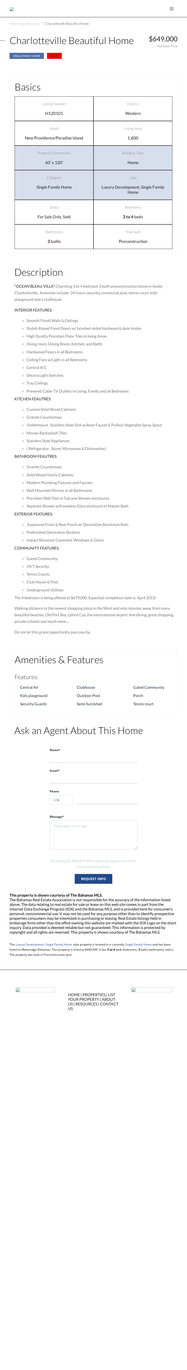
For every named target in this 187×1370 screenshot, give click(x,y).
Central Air (29, 687)
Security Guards (33, 703)
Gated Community (148, 687)
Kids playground (33, 695)
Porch (138, 695)
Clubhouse (86, 687)
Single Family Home (26, 55)
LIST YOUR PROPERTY (91, 997)
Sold (67, 216)
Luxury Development (120, 187)
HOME (74, 994)
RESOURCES (86, 1004)
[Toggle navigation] (171, 8)
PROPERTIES (94, 994)
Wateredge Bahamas (24, 23)
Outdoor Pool (88, 695)
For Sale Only (49, 216)
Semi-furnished (89, 703)
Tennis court (143, 703)
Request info (93, 878)
